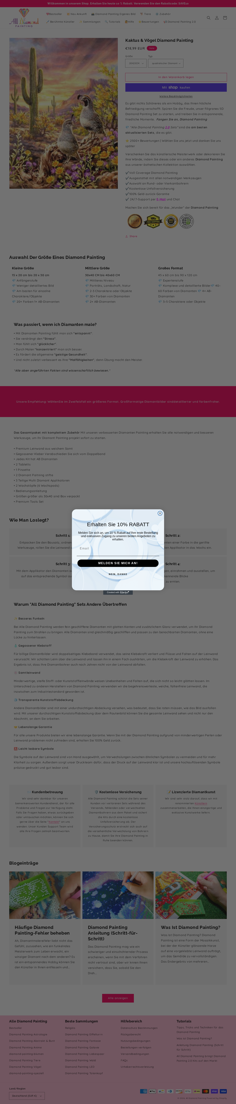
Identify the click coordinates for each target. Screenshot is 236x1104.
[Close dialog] (160, 513)
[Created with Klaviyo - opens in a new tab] (118, 592)
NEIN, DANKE (118, 574)
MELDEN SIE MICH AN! (118, 563)
